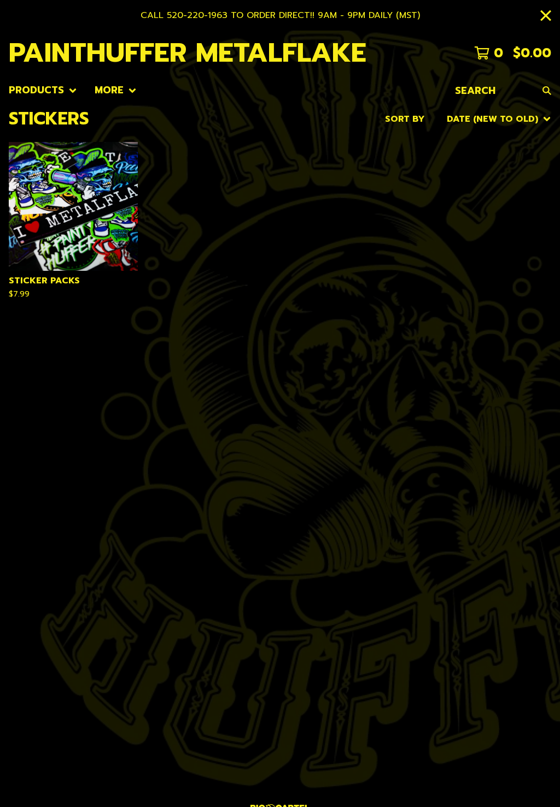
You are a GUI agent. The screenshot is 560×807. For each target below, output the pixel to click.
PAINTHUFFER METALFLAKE (187, 52)
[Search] (547, 90)
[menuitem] (43, 90)
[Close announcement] (545, 16)
